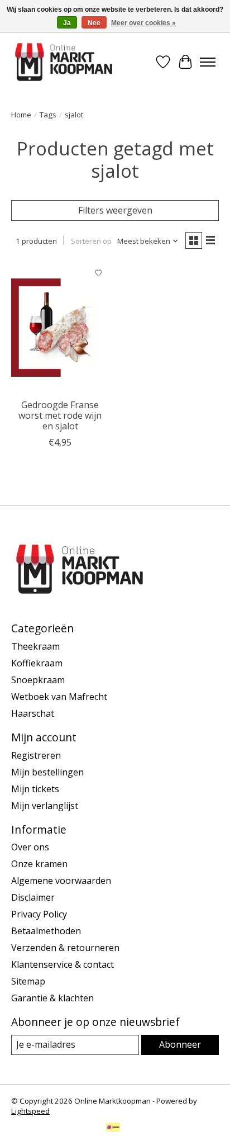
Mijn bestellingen (47, 772)
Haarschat (32, 713)
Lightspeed (30, 1111)
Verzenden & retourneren (65, 947)
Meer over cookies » (143, 23)
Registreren (36, 755)
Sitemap (28, 981)
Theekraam (35, 646)
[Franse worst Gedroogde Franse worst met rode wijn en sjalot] (60, 327)
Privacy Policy (39, 914)
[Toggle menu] (208, 62)
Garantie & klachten (52, 998)
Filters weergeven (115, 210)
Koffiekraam (37, 663)
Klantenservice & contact (62, 964)
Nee (94, 23)
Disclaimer (33, 897)
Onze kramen (39, 864)
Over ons (30, 847)
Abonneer (180, 1044)
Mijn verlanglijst (44, 805)
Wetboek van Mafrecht (59, 696)
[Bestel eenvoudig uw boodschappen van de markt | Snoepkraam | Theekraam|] (63, 62)
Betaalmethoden (46, 931)
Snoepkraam (38, 680)
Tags (48, 115)
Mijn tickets (35, 789)
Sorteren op (91, 241)
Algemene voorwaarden (61, 880)
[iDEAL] (113, 1128)
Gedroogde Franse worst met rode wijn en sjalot (60, 415)
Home (21, 115)
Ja (67, 23)
